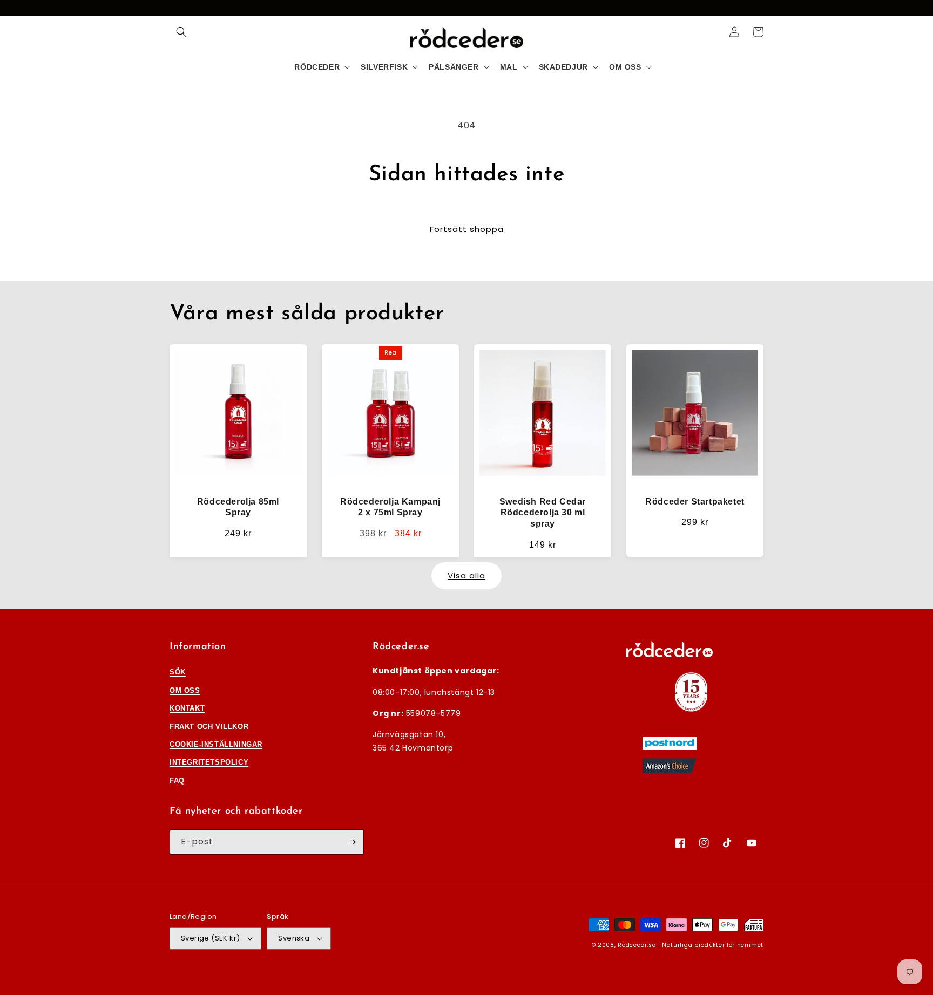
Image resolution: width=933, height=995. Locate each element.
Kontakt (187, 708)
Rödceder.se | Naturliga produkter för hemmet (690, 945)
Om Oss (185, 690)
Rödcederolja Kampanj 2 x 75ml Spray (390, 507)
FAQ (177, 780)
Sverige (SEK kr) (210, 938)
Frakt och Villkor (209, 727)
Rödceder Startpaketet (695, 501)
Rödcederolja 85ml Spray (238, 507)
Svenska (293, 938)
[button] (181, 32)
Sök (178, 672)
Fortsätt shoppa (467, 229)
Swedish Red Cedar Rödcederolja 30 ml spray (542, 513)
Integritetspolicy (209, 762)
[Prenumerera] (351, 842)
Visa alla (466, 575)
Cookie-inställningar (216, 744)
